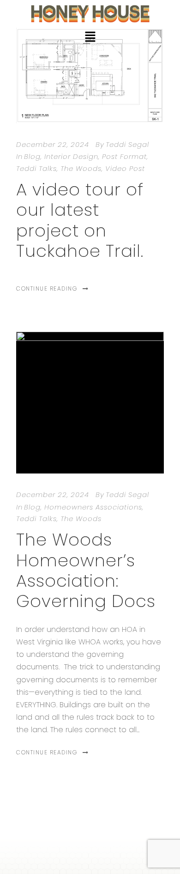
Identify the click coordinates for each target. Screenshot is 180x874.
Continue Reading (46, 288)
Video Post (125, 168)
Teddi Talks (36, 168)
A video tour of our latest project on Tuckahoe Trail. (80, 220)
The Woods (81, 168)
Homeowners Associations (93, 507)
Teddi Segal (127, 144)
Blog (32, 156)
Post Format (124, 156)
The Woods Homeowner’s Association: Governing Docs (86, 570)
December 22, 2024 (52, 144)
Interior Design (71, 156)
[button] (90, 37)
